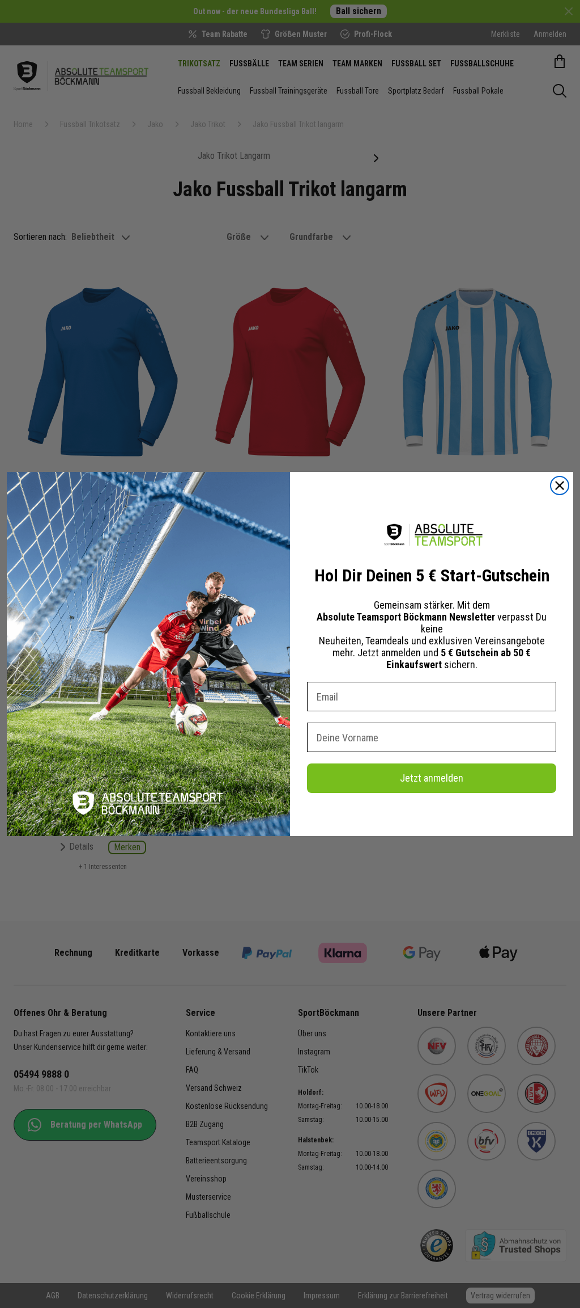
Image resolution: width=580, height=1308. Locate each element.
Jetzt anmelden (431, 778)
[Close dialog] (560, 485)
